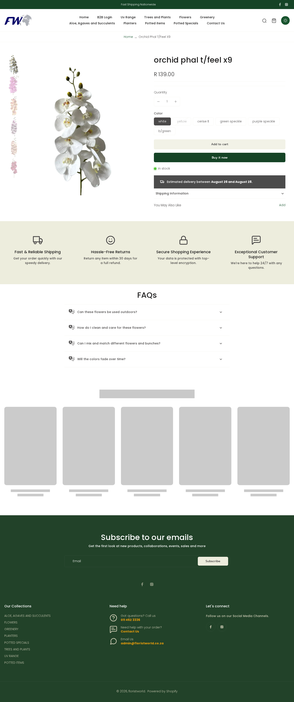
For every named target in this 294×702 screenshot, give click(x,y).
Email (77, 561)
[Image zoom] (82, 131)
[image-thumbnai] (14, 64)
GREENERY (11, 629)
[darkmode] (285, 20)
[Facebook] (280, 4)
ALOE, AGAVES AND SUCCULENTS (27, 616)
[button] (219, 144)
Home (128, 37)
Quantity (160, 92)
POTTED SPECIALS (16, 643)
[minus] (158, 101)
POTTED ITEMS (14, 663)
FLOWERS (10, 622)
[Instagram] (286, 4)
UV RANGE (11, 656)
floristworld (136, 691)
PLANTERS (11, 636)
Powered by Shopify (162, 691)
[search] (264, 20)
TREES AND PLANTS (17, 649)
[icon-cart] (274, 20)
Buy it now (220, 157)
